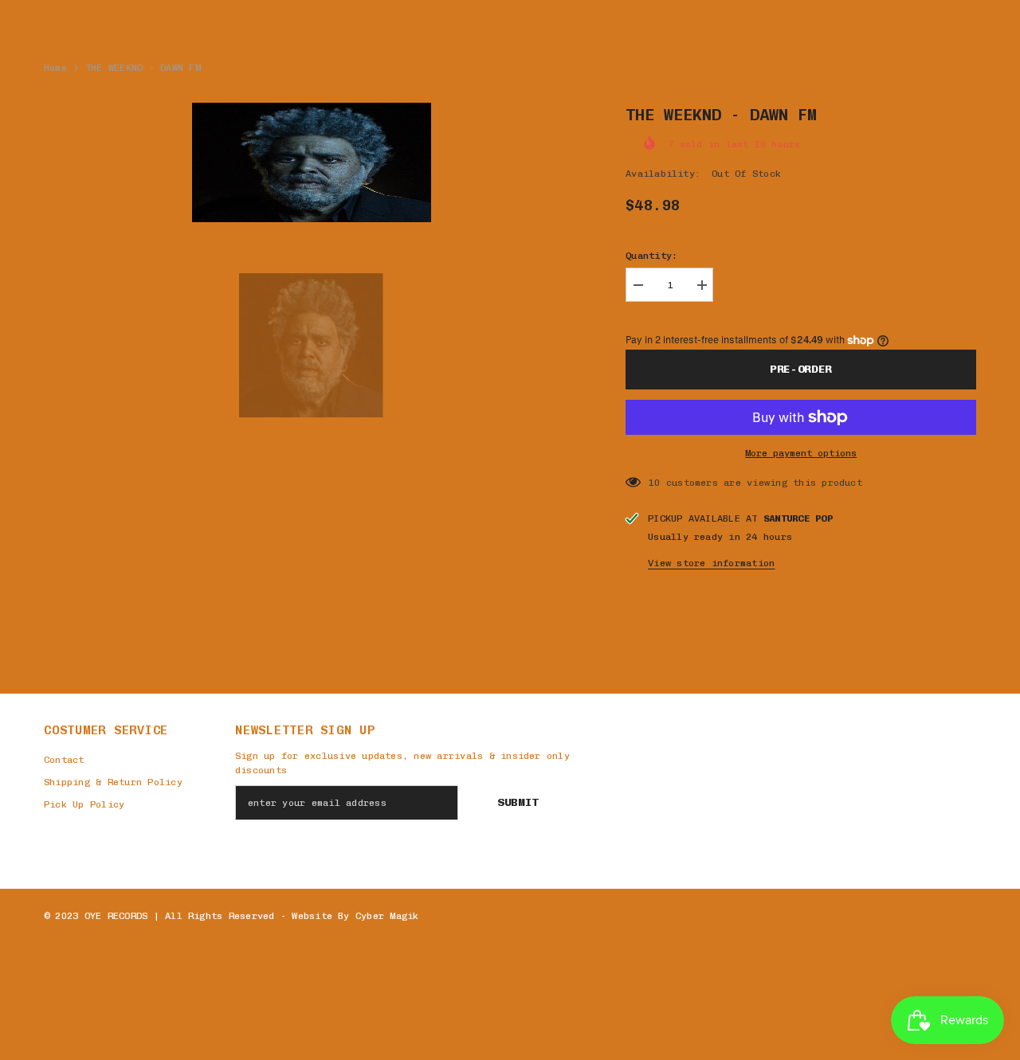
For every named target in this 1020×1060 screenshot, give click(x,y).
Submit (518, 802)
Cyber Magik (387, 915)
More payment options (801, 453)
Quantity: (651, 255)
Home (55, 67)
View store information (711, 563)
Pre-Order (801, 369)
